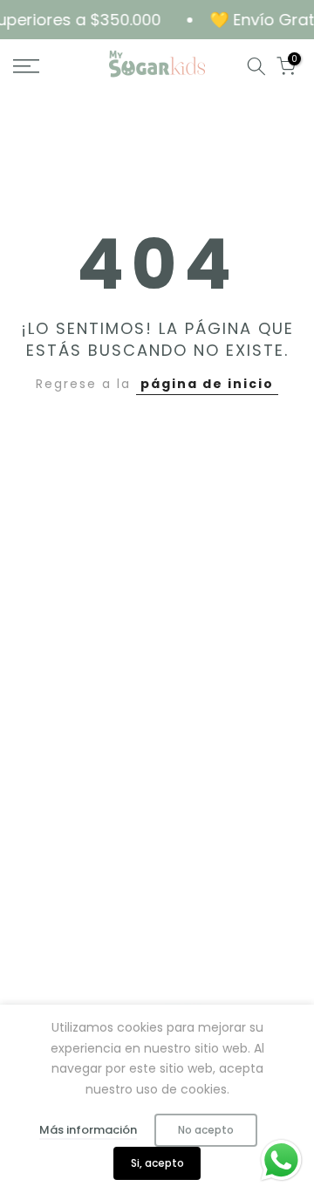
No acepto (206, 1129)
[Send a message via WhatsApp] (281, 1160)
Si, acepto (157, 1163)
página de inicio (207, 383)
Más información (88, 1129)
